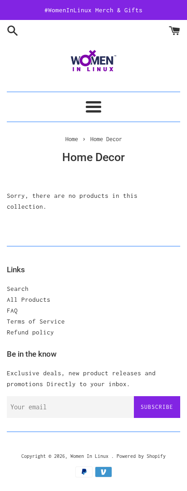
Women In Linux (90, 456)
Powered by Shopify (141, 456)
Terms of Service (36, 321)
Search (18, 288)
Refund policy (30, 332)
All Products (28, 299)
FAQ (12, 310)
